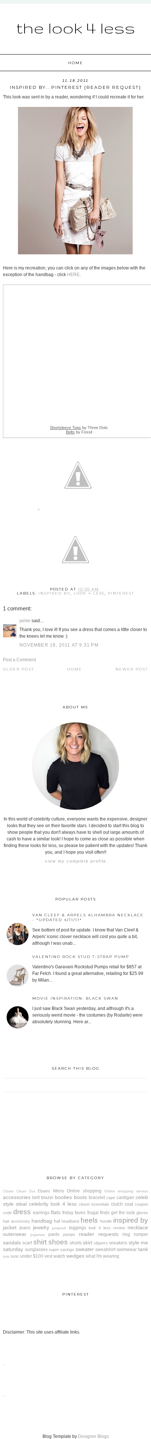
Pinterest (121, 593)
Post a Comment (19, 659)
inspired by (54, 593)
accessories (16, 1197)
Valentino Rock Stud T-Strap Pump (80, 956)
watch (59, 1256)
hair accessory (16, 1221)
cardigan (125, 1197)
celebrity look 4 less (53, 1204)
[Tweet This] (78, 511)
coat (129, 1204)
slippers (101, 1243)
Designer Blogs (93, 1436)
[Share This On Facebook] (38, 511)
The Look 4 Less (75, 27)
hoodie (106, 1221)
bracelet (97, 1197)
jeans (24, 1227)
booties (63, 1197)
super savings (61, 1249)
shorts (76, 1242)
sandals (12, 1242)
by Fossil (79, 432)
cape (110, 1197)
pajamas (37, 1235)
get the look (123, 1212)
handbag (42, 1221)
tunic (15, 1256)
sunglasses (36, 1249)
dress (22, 1212)
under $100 (31, 1256)
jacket (9, 1227)
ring (126, 1234)
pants (53, 1234)
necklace (138, 1227)
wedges (75, 1256)
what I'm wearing (102, 1256)
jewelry (41, 1227)
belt (36, 1197)
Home (75, 62)
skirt (87, 1242)
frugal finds (98, 1212)
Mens (58, 1191)
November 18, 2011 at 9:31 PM (59, 645)
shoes (58, 1242)
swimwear (127, 1249)
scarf (27, 1242)
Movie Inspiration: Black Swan (75, 998)
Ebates (44, 1191)
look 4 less (89, 593)
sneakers (118, 1242)
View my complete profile (75, 861)
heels (89, 1220)
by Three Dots (79, 427)
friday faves (73, 1212)
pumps (69, 1234)
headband (70, 1221)
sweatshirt (105, 1249)
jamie (24, 620)
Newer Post (131, 669)
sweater (85, 1249)
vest (48, 1256)
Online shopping (84, 1191)
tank (143, 1249)
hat (57, 1221)
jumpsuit (59, 1228)
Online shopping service (126, 1191)
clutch (117, 1204)
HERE (73, 274)
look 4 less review (107, 1228)
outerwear (14, 1234)
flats (55, 1212)
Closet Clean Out (19, 1191)
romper (141, 1234)
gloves (142, 1212)
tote (6, 1256)
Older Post (18, 669)
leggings (77, 1227)
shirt (40, 1242)
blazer (47, 1197)
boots (80, 1197)
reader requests (98, 1234)
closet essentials (94, 1204)
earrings (41, 1212)
